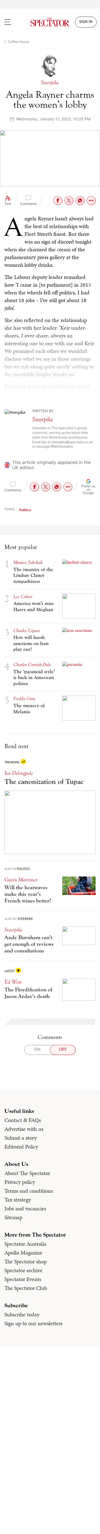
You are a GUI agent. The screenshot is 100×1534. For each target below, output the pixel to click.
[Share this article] (91, 200)
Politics (25, 510)
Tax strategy (17, 1199)
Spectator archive (23, 1270)
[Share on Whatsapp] (80, 200)
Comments (28, 204)
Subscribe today (21, 1314)
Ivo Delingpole (18, 773)
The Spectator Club (25, 1288)
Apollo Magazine (23, 1252)
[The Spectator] (50, 22)
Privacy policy (19, 1182)
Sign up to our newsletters (33, 1323)
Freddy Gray (24, 698)
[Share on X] (68, 200)
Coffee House (18, 41)
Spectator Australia (25, 1243)
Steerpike (42, 419)
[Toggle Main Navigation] (12, 22)
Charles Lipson (26, 630)
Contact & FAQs (22, 1120)
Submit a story (20, 1137)
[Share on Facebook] (57, 200)
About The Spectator (27, 1173)
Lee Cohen (22, 597)
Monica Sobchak (28, 562)
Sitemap (13, 1217)
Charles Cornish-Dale (32, 664)
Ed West (13, 982)
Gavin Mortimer (21, 879)
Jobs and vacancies (25, 1208)
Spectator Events (22, 1279)
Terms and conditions (28, 1190)
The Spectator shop (25, 1261)
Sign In (85, 22)
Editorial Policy (21, 1146)
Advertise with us (23, 1129)
